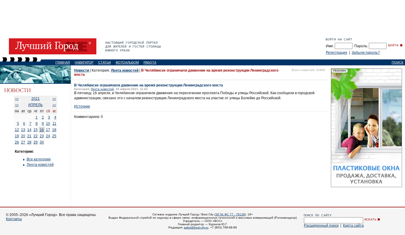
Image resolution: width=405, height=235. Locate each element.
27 (23, 142)
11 (54, 124)
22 (36, 136)
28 (29, 142)
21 (29, 136)
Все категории (39, 159)
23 (42, 136)
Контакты (14, 219)
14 (29, 130)
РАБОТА (149, 62)
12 (17, 130)
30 (42, 142)
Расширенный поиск (321, 225)
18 (54, 130)
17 (48, 130)
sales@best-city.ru (196, 227)
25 (54, 136)
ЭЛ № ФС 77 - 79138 (230, 214)
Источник (82, 106)
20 (23, 136)
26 (17, 142)
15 (36, 130)
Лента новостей (40, 165)
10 (48, 124)
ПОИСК (397, 62)
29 (36, 142)
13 (23, 130)
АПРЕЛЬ (35, 105)
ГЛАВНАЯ (62, 62)
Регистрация (336, 53)
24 (48, 136)
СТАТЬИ (104, 62)
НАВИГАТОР (84, 62)
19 (17, 136)
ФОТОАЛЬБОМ (127, 62)
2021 (35, 99)
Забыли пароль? (366, 53)
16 (42, 130)
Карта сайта (353, 225)
